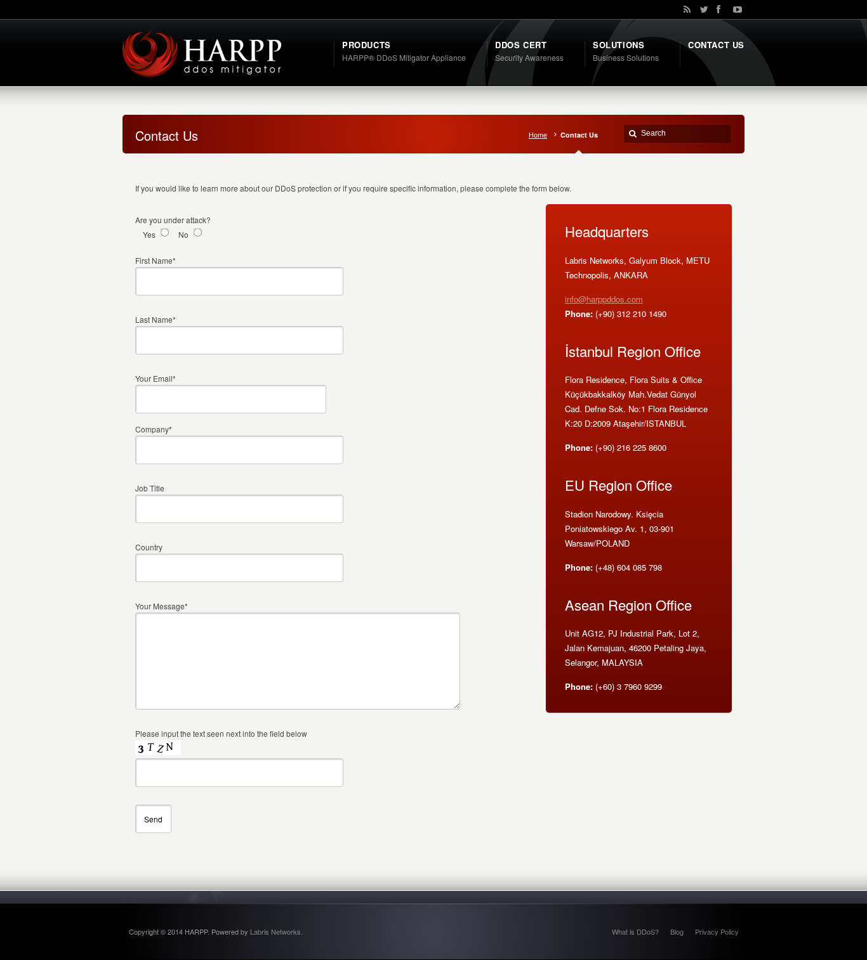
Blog (677, 931)
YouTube (733, 9)
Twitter (701, 9)
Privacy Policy (717, 931)
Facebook (718, 9)
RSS (685, 9)
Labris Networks (275, 931)
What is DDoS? (635, 931)
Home (538, 134)
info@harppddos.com (604, 299)
